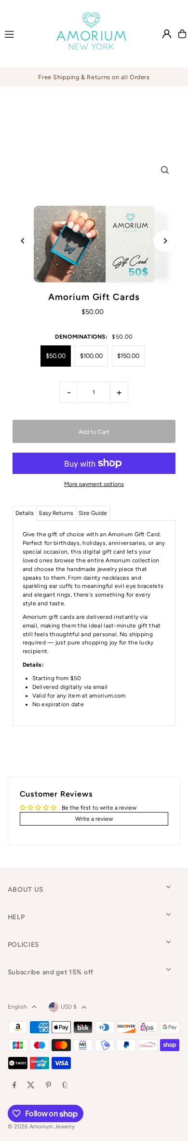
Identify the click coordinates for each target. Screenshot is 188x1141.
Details (24, 513)
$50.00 (56, 355)
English (17, 1006)
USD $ (69, 1006)
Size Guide (93, 513)
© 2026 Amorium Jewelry (41, 1126)
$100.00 (91, 355)
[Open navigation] (21, 33)
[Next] (164, 241)
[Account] (166, 33)
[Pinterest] (48, 1086)
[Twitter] (31, 1086)
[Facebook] (14, 1086)
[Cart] (182, 33)
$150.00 (128, 355)
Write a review (94, 818)
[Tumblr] (64, 1086)
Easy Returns (56, 513)
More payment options (94, 484)
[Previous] (23, 241)
